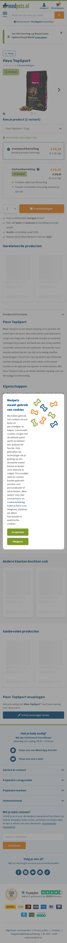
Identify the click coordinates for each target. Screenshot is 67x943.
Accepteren (18, 532)
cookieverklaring (16, 502)
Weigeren (18, 541)
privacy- (17, 498)
